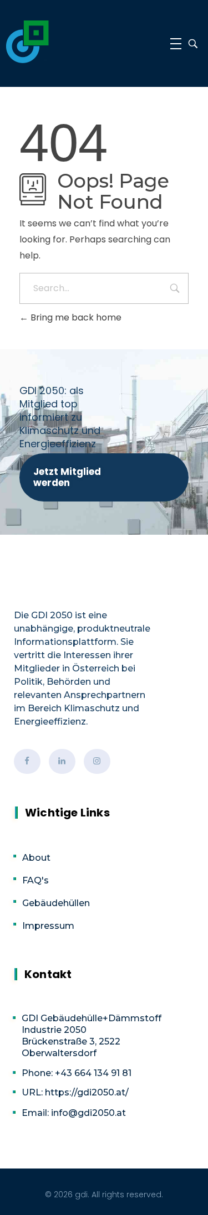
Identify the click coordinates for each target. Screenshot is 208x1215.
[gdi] (27, 41)
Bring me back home (74, 317)
